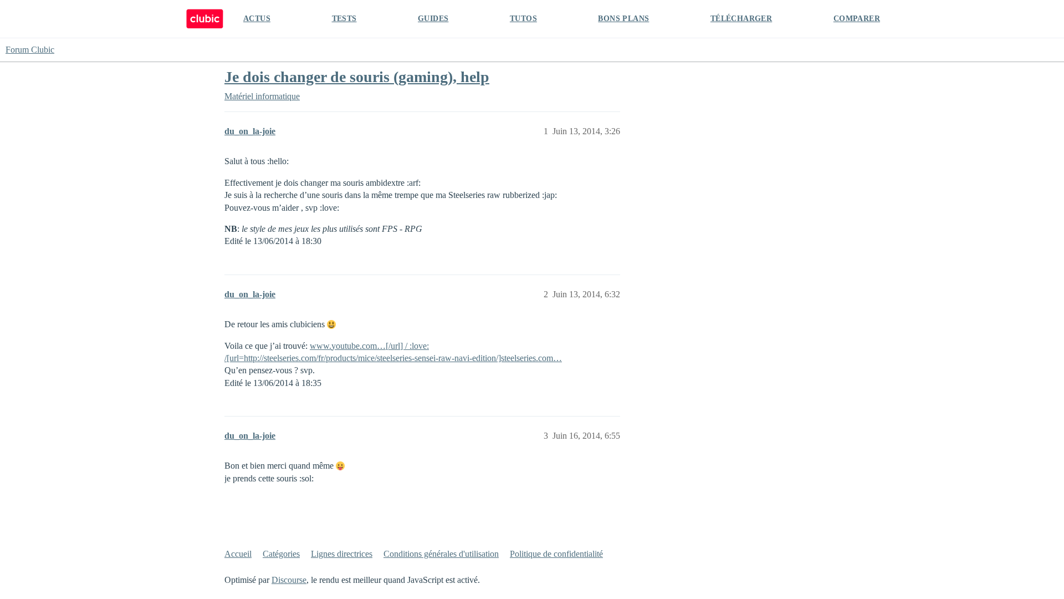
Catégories (281, 554)
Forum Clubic (30, 49)
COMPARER (856, 18)
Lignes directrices (341, 554)
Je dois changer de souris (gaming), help (356, 76)
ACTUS (256, 18)
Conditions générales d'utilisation (441, 554)
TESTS (344, 18)
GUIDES (433, 18)
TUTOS (523, 18)
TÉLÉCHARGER (741, 18)
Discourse (289, 580)
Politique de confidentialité (556, 554)
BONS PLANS (623, 18)
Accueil (238, 554)
